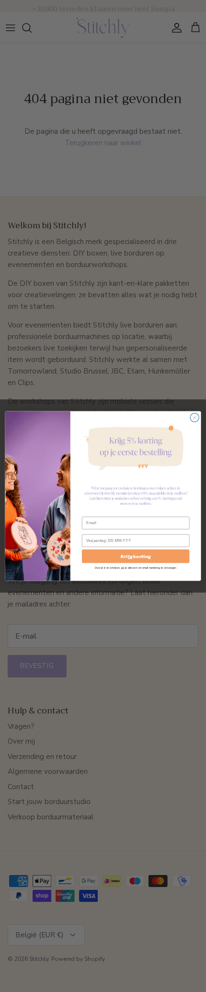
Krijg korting (136, 556)
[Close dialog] (194, 417)
